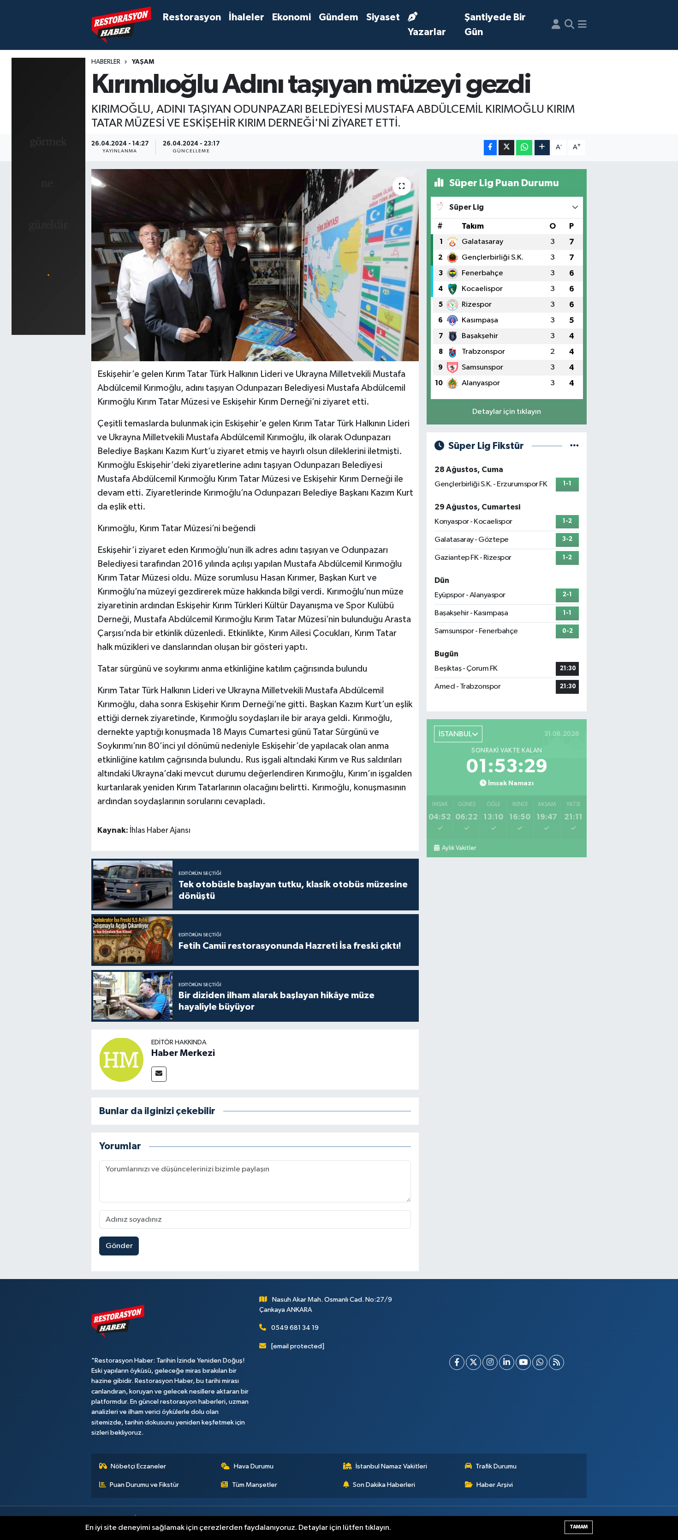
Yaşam (143, 62)
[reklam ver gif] (48, 196)
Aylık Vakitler (459, 848)
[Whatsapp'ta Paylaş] (524, 147)
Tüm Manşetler (254, 1484)
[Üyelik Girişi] (556, 25)
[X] (473, 1362)
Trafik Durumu (496, 1466)
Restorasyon (192, 17)
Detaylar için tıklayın (506, 412)
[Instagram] (490, 1362)
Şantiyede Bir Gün (495, 24)
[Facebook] (456, 1362)
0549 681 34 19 (295, 1327)
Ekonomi (291, 17)
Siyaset (383, 17)
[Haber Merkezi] (121, 1059)
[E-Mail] (159, 1074)
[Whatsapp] (539, 1362)
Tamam (579, 1526)
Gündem (338, 17)
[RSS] (556, 1362)
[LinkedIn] (506, 1362)
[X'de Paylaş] (506, 147)
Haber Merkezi (183, 1053)
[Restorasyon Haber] (121, 25)
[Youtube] (523, 1362)
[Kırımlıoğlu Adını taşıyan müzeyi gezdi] (255, 265)
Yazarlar (427, 32)
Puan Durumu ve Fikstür (144, 1484)
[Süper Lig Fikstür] (574, 446)
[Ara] (569, 25)
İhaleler (246, 17)
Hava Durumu (254, 1466)
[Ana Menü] (582, 25)
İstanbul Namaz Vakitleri (391, 1466)
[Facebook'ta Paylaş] (490, 147)
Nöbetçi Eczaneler (138, 1466)
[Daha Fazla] (542, 147)
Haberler (105, 62)
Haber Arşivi (494, 1484)
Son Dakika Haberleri (384, 1484)
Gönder (119, 1246)
